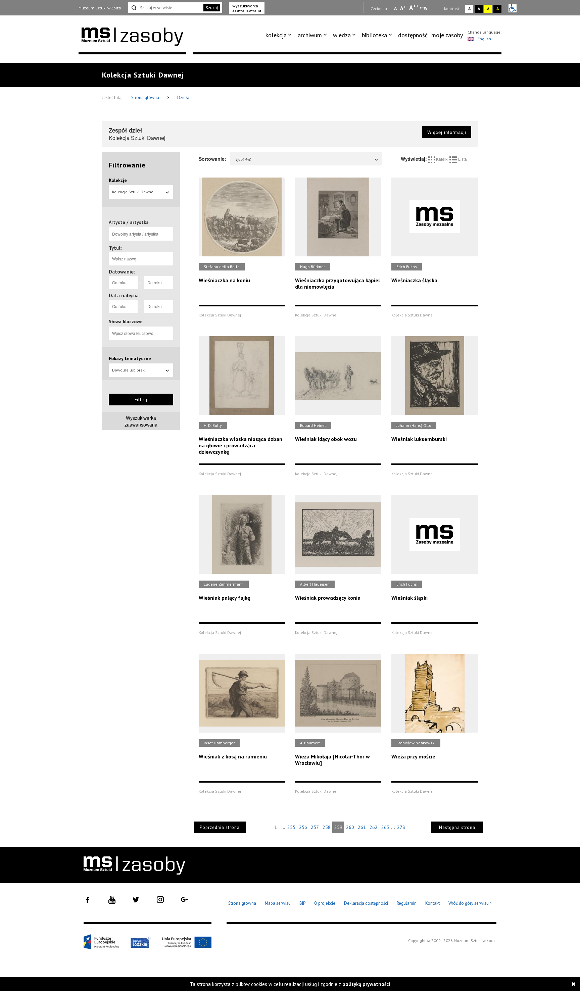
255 (291, 827)
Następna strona (457, 827)
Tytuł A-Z (243, 159)
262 (374, 827)
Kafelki (442, 159)
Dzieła (183, 97)
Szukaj (212, 7)
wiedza (342, 35)
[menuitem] (279, 35)
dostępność (413, 35)
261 (362, 827)
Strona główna (145, 97)
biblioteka (374, 35)
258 (327, 827)
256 (303, 827)
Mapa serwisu (278, 903)
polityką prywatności (366, 984)
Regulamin (407, 903)
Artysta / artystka (129, 222)
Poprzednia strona (220, 827)
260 (350, 827)
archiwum (310, 35)
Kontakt (432, 903)
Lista (462, 159)
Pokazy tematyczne (130, 358)
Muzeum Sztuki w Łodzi (100, 7)
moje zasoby (447, 35)
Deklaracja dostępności (366, 903)
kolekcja (276, 35)
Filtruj (141, 399)
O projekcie (324, 903)
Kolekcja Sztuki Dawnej (133, 191)
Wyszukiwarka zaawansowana (246, 8)
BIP (302, 903)
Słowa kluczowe (126, 321)
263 (385, 827)
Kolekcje (118, 180)
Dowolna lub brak (128, 370)
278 (401, 827)
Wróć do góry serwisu (470, 903)
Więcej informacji (446, 132)
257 (315, 827)
